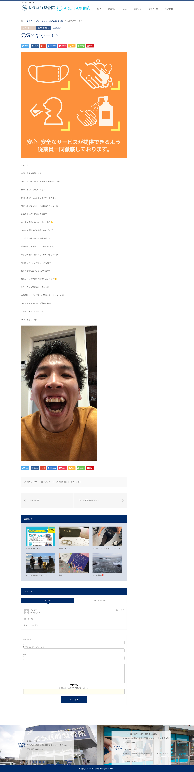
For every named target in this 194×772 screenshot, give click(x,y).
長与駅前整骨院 (43, 28)
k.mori (35, 482)
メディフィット (28, 28)
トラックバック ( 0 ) (100, 600)
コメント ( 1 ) (47, 600)
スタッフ (137, 9)
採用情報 (169, 9)
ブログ (29, 21)
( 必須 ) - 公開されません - (34, 647)
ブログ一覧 (153, 9)
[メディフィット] (27, 3)
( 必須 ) (27, 639)
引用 (122, 610)
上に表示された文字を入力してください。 (74, 688)
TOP (99, 9)
